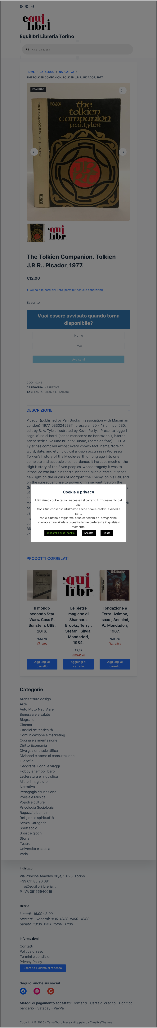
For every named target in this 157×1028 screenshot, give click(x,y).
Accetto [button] (88, 532)
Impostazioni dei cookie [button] (61, 532)
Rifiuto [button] (106, 532)
